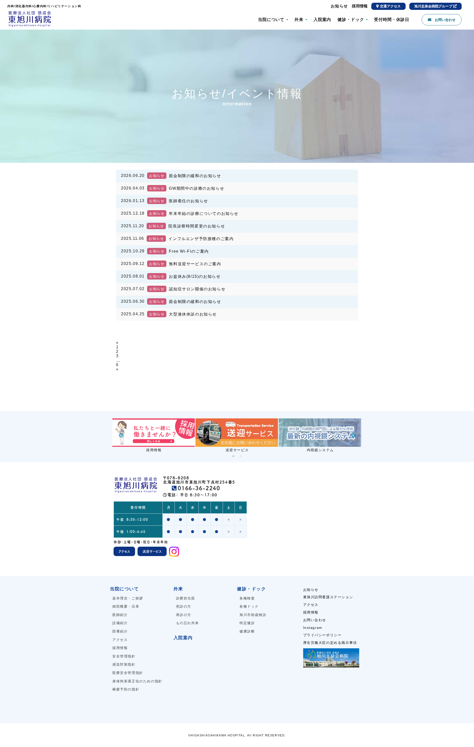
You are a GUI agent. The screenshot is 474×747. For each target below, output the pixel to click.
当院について (271, 19)
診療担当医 (185, 598)
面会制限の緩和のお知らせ (195, 176)
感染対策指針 (124, 664)
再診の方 (183, 615)
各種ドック (249, 606)
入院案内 (322, 19)
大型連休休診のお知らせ (193, 314)
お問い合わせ (314, 620)
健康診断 (247, 631)
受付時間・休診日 (391, 19)
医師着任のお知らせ (188, 201)
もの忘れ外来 (187, 623)
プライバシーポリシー (322, 635)
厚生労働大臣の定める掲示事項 (330, 643)
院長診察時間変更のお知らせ (196, 226)
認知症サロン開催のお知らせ (197, 289)
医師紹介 (120, 615)
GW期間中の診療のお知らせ (196, 188)
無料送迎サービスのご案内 (195, 264)
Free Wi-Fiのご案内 (189, 251)
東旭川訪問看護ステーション (328, 597)
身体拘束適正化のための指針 (137, 681)
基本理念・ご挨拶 (127, 598)
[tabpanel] (154, 435)
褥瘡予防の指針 (125, 689)
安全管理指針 (124, 656)
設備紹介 (120, 623)
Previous (120, 435)
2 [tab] (240, 456)
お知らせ (339, 6)
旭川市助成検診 (252, 615)
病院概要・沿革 (125, 606)
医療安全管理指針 (127, 673)
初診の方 (183, 606)
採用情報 (360, 6)
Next (353, 435)
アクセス (120, 640)
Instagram (312, 628)
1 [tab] (233, 456)
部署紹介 (120, 631)
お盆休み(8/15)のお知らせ (194, 276)
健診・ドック (350, 19)
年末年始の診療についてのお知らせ (203, 213)
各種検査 (247, 598)
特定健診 (247, 623)
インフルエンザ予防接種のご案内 (201, 239)
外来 (299, 19)
